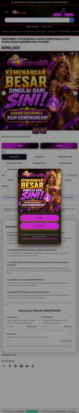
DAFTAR (39, 226)
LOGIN (39, 218)
